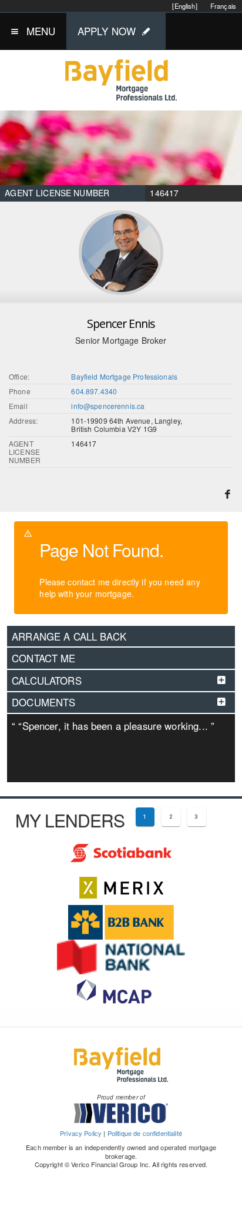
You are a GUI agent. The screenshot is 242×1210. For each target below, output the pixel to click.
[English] (184, 6)
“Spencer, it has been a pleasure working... (113, 726)
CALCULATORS (47, 680)
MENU (41, 31)
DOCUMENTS (43, 702)
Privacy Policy (81, 1133)
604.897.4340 (94, 391)
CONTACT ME (44, 658)
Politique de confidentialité (144, 1133)
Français (223, 6)
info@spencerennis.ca (107, 406)
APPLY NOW (107, 31)
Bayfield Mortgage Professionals (124, 376)
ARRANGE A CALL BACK (69, 636)
